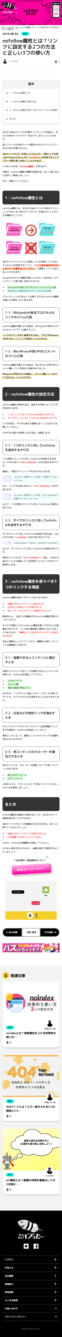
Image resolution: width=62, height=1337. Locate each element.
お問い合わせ (11, 1308)
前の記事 (13, 932)
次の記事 (48, 932)
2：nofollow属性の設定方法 (22, 101)
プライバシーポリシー (15, 1316)
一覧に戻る (31, 932)
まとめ (12, 118)
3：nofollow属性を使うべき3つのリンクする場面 (33, 110)
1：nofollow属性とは (19, 92)
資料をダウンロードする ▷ (31, 870)
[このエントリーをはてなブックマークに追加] (36, 3)
